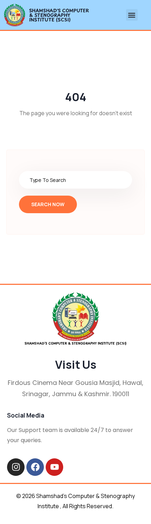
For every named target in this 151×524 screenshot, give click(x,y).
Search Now (48, 204)
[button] (132, 15)
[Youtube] (54, 467)
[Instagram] (16, 467)
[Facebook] (35, 467)
